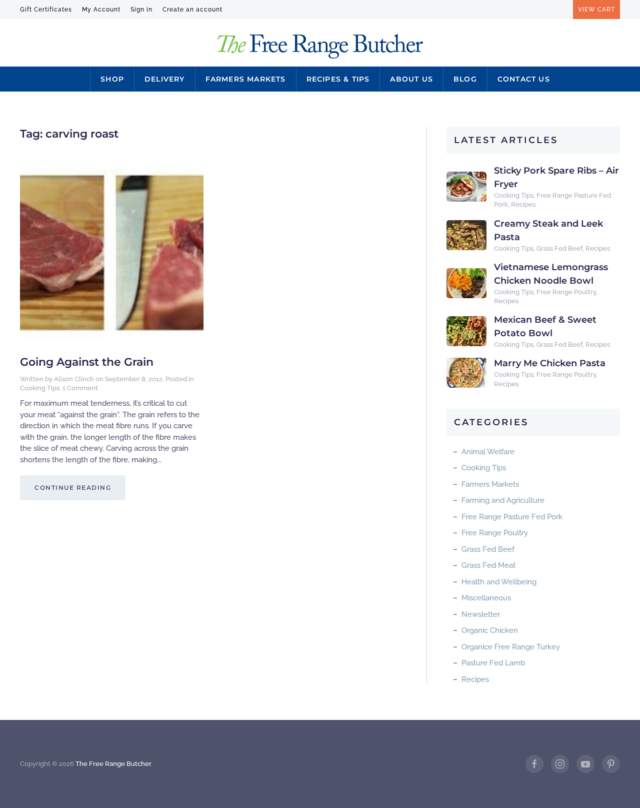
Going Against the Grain (87, 362)
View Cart (596, 9)
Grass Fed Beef (559, 248)
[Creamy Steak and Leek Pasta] (466, 234)
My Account (101, 9)
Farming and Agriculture (503, 500)
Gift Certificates (46, 9)
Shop (112, 79)
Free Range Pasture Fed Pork (512, 516)
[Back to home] (320, 46)
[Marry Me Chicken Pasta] (466, 372)
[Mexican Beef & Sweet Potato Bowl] (466, 330)
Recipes (523, 204)
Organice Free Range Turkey (511, 646)
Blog (465, 79)
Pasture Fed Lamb (493, 662)
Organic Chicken (490, 630)
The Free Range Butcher (113, 763)
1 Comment (80, 388)
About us (411, 79)
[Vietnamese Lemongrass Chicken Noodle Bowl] (466, 282)
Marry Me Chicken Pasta (550, 363)
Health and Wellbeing (499, 581)
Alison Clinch (74, 379)
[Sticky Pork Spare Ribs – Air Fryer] (466, 186)
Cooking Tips (40, 388)
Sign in (141, 9)
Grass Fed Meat (489, 565)
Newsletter (481, 614)
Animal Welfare (488, 451)
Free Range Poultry (566, 292)
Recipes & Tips (338, 79)
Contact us (524, 79)
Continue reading (72, 487)
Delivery (164, 79)
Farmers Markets (246, 79)
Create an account (192, 9)
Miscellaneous (486, 597)
